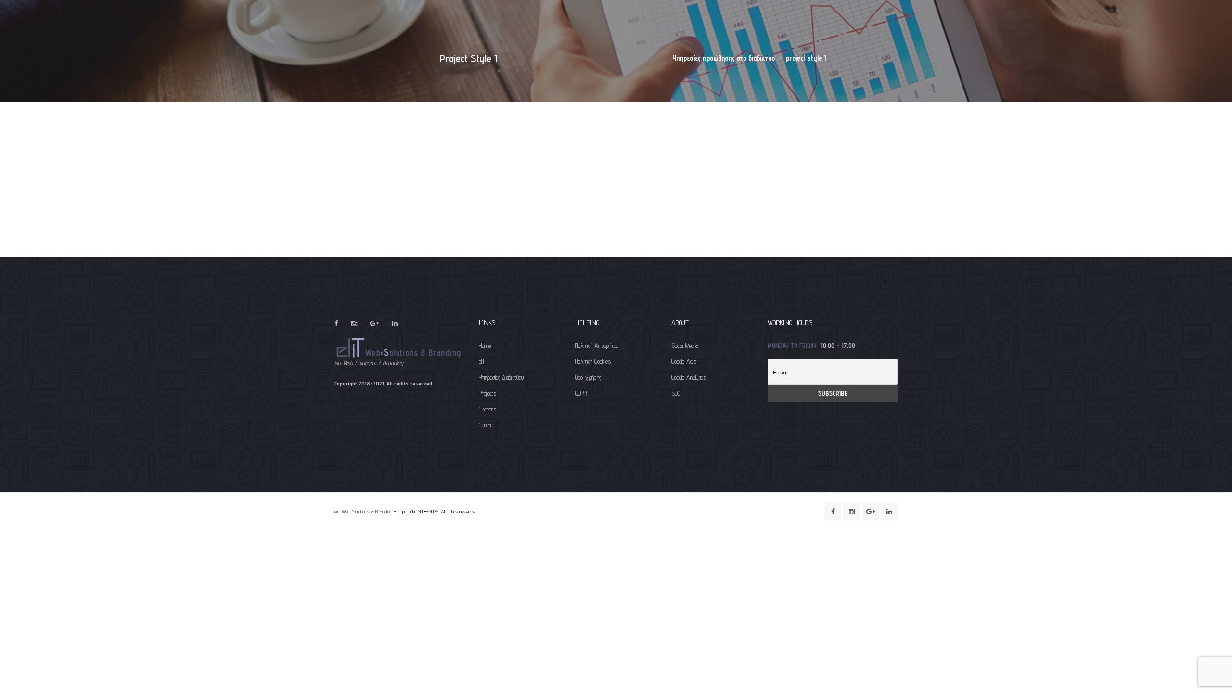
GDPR (581, 393)
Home (485, 345)
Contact (486, 425)
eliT (482, 361)
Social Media (684, 345)
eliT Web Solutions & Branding (363, 511)
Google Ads (683, 361)
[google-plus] (374, 323)
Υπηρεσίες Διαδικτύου (501, 377)
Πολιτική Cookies (593, 361)
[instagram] (354, 323)
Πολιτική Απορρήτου (596, 345)
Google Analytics (688, 377)
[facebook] (336, 323)
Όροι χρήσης (588, 377)
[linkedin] (395, 323)
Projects (487, 393)
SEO (675, 393)
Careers (487, 409)
